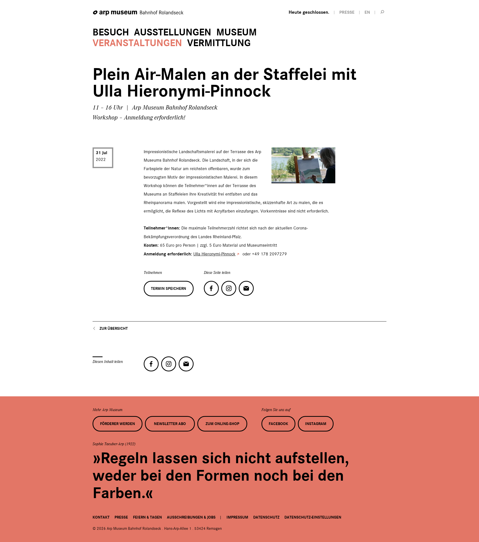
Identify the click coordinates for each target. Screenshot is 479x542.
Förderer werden (117, 424)
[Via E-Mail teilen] (246, 288)
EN (367, 12)
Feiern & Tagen (147, 517)
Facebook (278, 424)
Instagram (315, 424)
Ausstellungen (172, 32)
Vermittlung (219, 43)
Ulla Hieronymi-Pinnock (214, 253)
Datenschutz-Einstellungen (312, 517)
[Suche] (382, 12)
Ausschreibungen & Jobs (191, 517)
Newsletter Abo (170, 424)
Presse (121, 517)
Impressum (237, 517)
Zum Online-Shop (222, 424)
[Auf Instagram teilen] (228, 288)
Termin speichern (168, 288)
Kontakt (101, 517)
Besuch (111, 32)
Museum (236, 32)
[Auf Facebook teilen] (211, 288)
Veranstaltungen (137, 43)
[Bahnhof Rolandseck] (138, 13)
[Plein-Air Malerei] (277, 178)
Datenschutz (266, 517)
